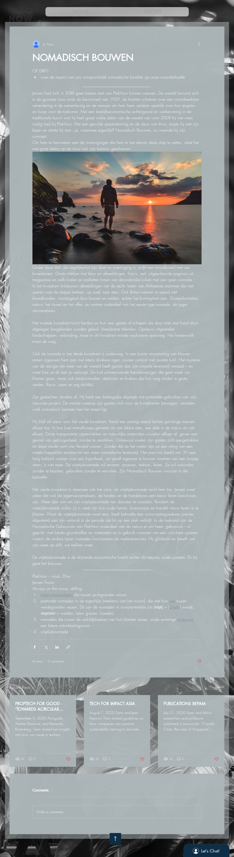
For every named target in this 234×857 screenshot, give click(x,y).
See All (219, 687)
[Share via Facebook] (34, 647)
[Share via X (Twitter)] (46, 647)
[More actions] (199, 44)
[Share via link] (68, 647)
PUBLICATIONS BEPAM (184, 703)
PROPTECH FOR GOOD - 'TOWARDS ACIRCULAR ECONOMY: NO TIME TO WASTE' (39, 706)
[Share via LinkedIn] (57, 647)
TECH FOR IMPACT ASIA (112, 703)
